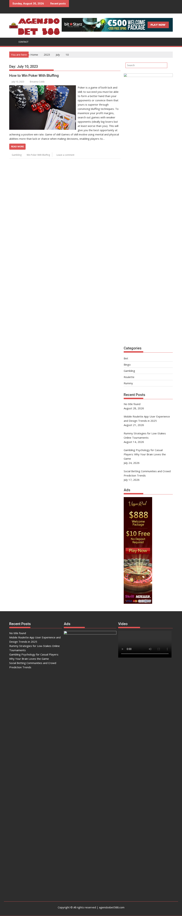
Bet (126, 358)
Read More (17, 146)
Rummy (128, 383)
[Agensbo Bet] (12, 41)
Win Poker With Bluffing (38, 154)
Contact (23, 42)
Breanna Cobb (37, 81)
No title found (17, 633)
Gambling (17, 154)
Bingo (127, 364)
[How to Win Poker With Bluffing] (42, 87)
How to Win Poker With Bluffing (34, 75)
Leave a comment (65, 154)
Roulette (129, 377)
